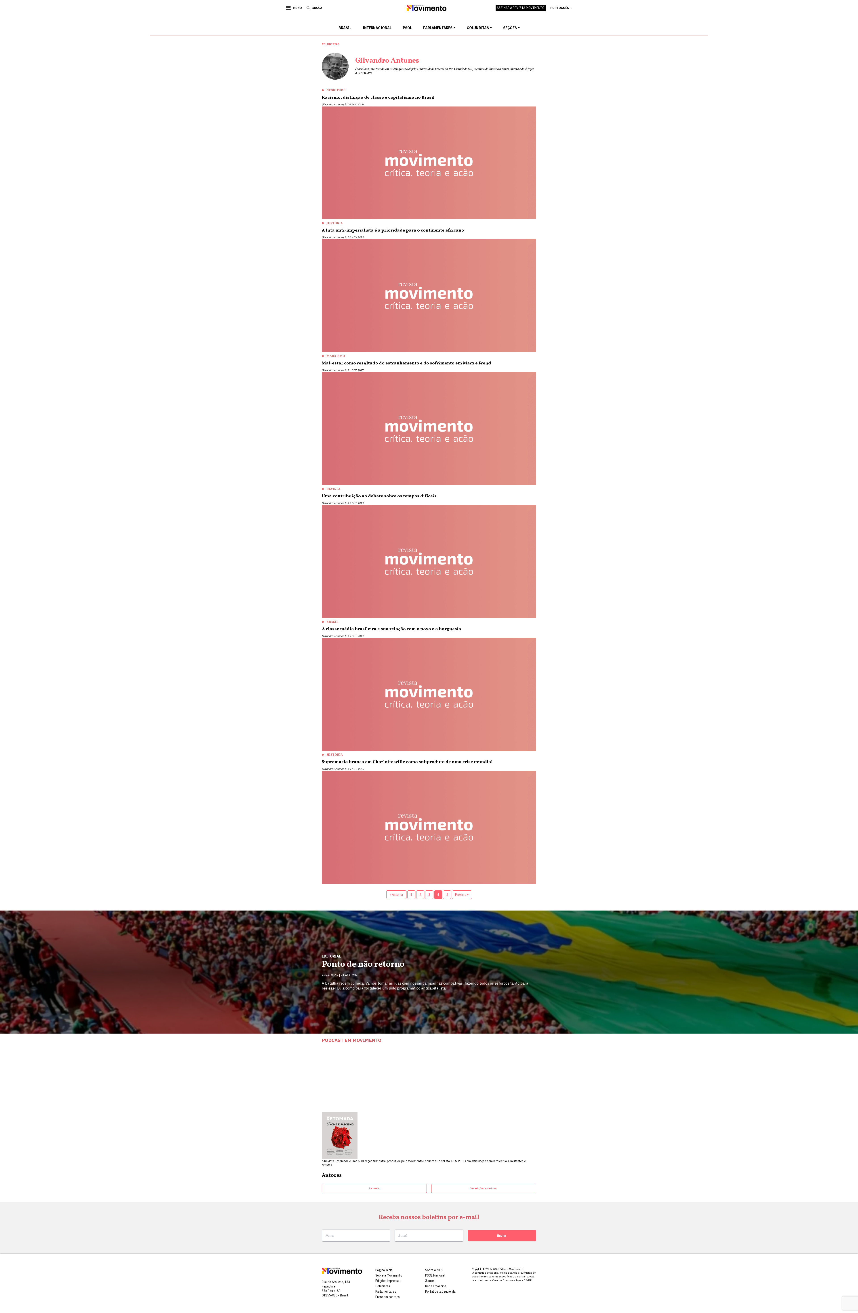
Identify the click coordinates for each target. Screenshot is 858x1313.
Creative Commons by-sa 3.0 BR (512, 1280)
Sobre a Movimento (388, 1275)
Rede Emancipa (435, 1286)
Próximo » (462, 895)
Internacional (377, 28)
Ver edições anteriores (483, 1188)
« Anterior (396, 895)
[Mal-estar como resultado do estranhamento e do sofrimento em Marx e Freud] (429, 429)
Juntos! (430, 1281)
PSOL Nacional (435, 1275)
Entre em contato (387, 1297)
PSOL (407, 28)
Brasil (345, 28)
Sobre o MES (434, 1270)
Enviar (502, 1236)
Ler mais (374, 1188)
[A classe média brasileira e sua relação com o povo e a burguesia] (429, 695)
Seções (510, 28)
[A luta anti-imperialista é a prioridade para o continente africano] (429, 296)
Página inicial (384, 1270)
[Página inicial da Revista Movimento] (426, 10)
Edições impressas (388, 1281)
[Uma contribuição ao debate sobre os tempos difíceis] (429, 562)
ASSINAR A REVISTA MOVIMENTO (521, 8)
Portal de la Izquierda (440, 1292)
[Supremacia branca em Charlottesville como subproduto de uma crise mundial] (429, 828)
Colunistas (478, 28)
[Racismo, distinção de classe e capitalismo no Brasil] (429, 163)
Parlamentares (437, 28)
